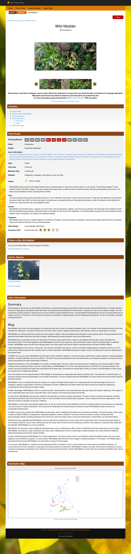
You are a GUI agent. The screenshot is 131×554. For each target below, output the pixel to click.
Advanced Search (34, 8)
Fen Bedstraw (90, 154)
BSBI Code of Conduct (76, 98)
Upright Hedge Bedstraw (55, 159)
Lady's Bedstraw (40, 157)
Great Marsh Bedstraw (114, 154)
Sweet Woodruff (39, 159)
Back (118, 17)
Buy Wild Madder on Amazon (18, 249)
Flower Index (48, 8)
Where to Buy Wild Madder (22, 114)
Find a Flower (20, 8)
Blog (18, 123)
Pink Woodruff (95, 157)
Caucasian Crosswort (17, 154)
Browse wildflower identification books (65, 101)
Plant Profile (16, 111)
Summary (19, 121)
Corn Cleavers (59, 154)
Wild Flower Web (17, 2)
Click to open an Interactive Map (65, 519)
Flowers (21, 12)
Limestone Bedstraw (54, 157)
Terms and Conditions (65, 536)
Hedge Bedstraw (28, 157)
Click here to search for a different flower (21, 20)
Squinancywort (27, 159)
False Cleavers (78, 154)
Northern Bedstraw (82, 157)
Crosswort (68, 154)
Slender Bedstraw (107, 157)
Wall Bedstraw (70, 159)
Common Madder (46, 154)
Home (11, 8)
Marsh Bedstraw (69, 157)
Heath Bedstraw (15, 157)
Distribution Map (18, 125)
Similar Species (18, 116)
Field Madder (100, 154)
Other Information (18, 118)
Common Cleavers (32, 154)
